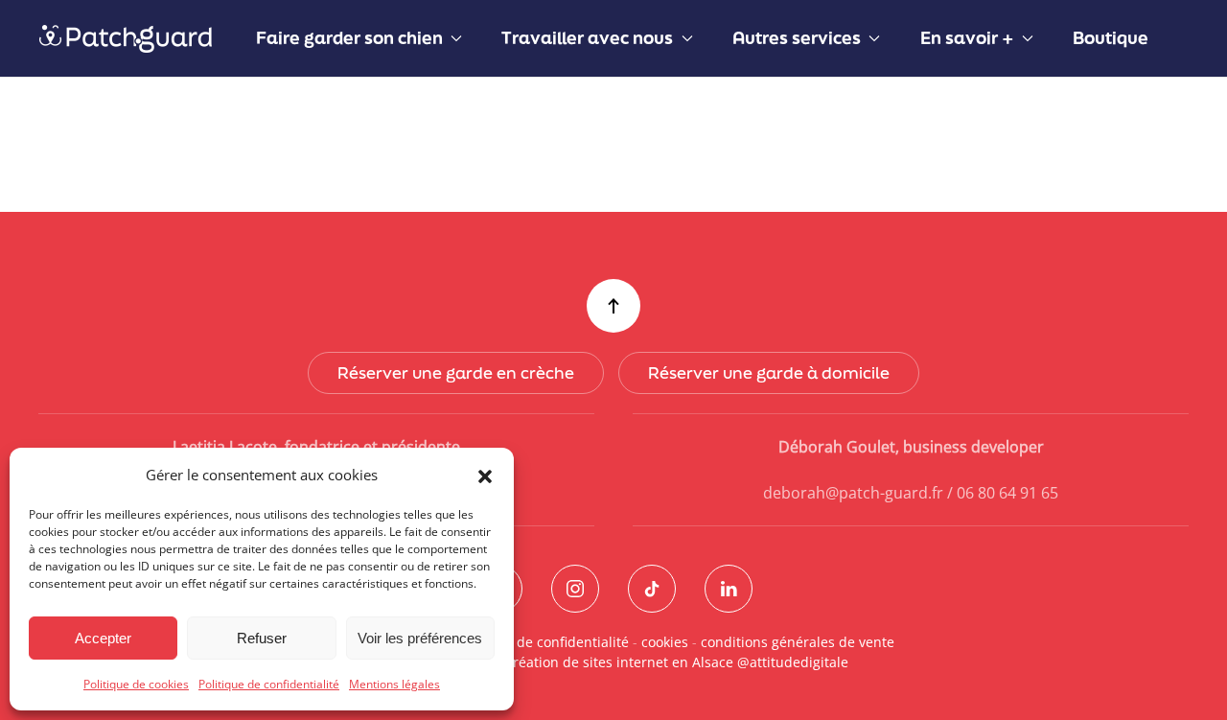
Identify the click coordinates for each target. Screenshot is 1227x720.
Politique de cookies (136, 684)
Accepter (103, 638)
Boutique (1110, 37)
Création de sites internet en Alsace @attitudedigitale (676, 662)
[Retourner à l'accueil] (127, 38)
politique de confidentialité (542, 642)
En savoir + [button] (967, 37)
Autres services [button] (796, 37)
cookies (664, 642)
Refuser (262, 638)
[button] (485, 474)
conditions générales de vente (797, 642)
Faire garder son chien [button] (349, 37)
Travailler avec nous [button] (587, 37)
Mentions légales (394, 684)
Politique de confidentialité (268, 684)
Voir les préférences (420, 638)
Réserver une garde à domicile (769, 372)
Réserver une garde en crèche (455, 372)
